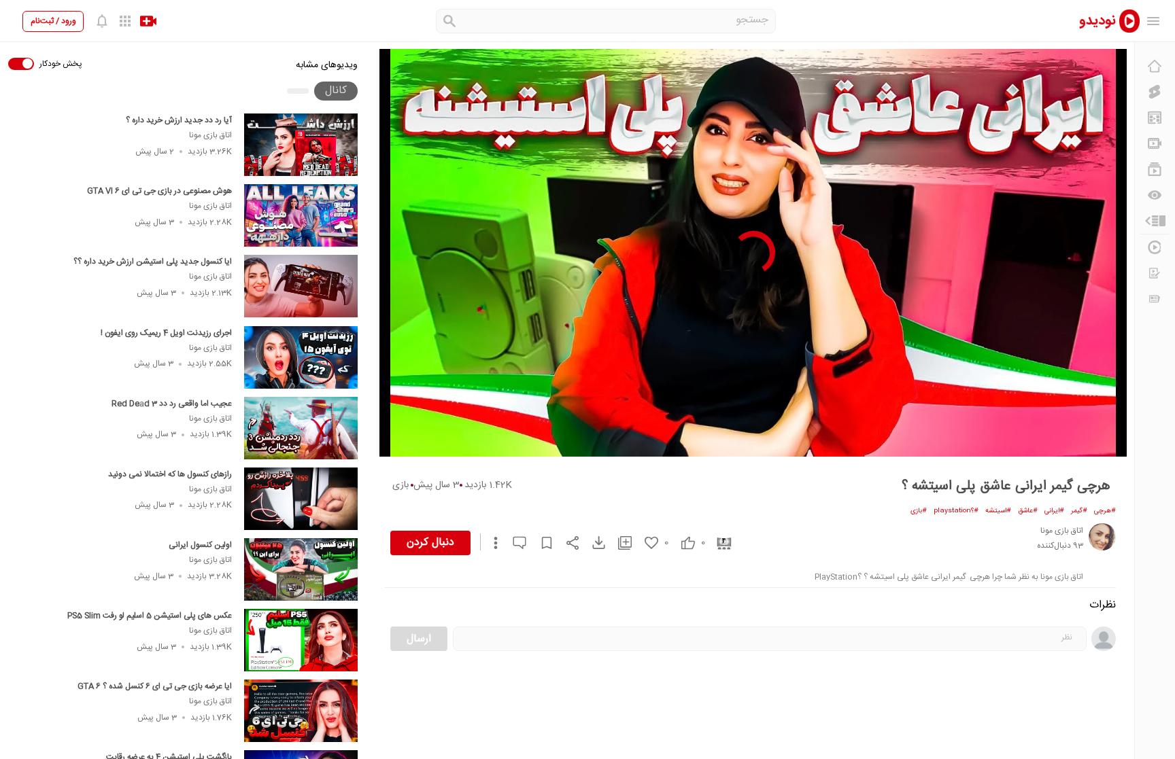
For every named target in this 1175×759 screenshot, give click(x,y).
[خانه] (1154, 66)
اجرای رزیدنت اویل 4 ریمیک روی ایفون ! (166, 333)
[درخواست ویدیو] (1154, 273)
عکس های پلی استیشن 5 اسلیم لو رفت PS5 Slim (149, 615)
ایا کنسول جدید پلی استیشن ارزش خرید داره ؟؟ (152, 261)
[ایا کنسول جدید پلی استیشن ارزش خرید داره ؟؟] (301, 286)
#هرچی (1105, 511)
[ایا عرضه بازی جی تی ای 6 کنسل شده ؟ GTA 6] (301, 710)
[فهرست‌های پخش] (1154, 169)
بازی (400, 485)
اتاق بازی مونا (210, 135)
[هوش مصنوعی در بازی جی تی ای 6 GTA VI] (301, 215)
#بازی (918, 511)
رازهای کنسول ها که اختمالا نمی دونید (170, 474)
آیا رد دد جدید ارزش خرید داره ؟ (179, 120)
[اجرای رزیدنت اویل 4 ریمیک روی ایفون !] (301, 357)
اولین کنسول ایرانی (200, 545)
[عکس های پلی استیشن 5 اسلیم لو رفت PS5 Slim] (301, 640)
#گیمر (1079, 511)
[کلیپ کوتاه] (1154, 92)
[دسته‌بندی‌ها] (1154, 221)
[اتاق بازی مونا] (1102, 536)
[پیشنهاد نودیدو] (1154, 117)
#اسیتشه (998, 511)
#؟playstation (956, 511)
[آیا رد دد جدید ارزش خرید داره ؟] (301, 144)
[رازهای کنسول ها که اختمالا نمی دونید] (301, 498)
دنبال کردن (430, 542)
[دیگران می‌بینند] (1154, 195)
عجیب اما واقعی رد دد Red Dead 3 (172, 403)
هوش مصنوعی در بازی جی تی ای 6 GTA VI (159, 191)
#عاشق (1028, 511)
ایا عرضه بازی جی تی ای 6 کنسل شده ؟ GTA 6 (155, 686)
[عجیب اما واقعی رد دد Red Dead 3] (301, 428)
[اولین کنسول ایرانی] (301, 569)
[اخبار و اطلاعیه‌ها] (1154, 299)
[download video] (592, 542)
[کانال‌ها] (1154, 143)
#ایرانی (1054, 511)
